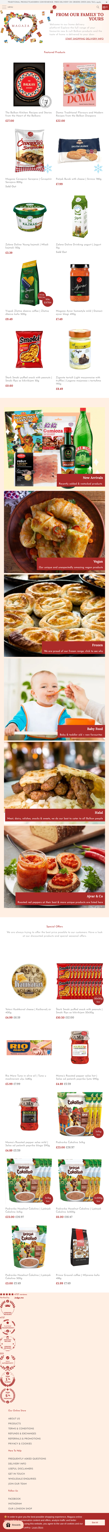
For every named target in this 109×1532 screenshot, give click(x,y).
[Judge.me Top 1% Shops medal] (54, 1380)
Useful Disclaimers (20, 1469)
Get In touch (16, 1474)
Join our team (17, 1484)
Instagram (15, 1504)
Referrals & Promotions (24, 1439)
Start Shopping (75, 39)
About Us (14, 1419)
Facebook (14, 1499)
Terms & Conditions (21, 1429)
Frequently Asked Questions (27, 1459)
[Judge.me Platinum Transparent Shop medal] (54, 1327)
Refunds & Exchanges (22, 1434)
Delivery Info (95, 39)
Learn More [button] (37, 1527)
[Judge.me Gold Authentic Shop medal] (54, 1363)
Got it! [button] (95, 1522)
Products (14, 1424)
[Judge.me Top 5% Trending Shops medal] (54, 1396)
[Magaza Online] (54, 7)
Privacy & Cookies (20, 1444)
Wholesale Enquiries (22, 1479)
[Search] (98, 7)
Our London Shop (20, 1509)
